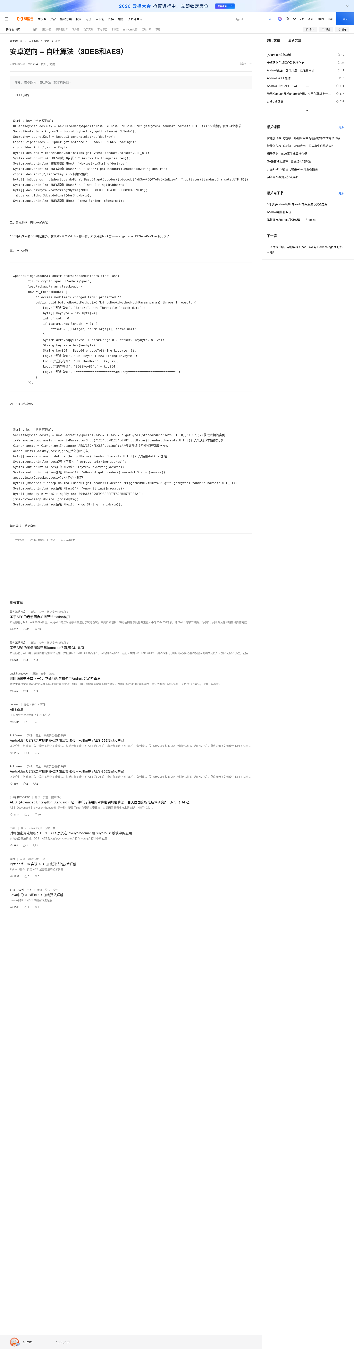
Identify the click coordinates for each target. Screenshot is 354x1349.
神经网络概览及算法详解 (282, 177)
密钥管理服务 (37, 540)
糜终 (12, 859)
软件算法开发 (18, 612)
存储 (26, 704)
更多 (341, 127)
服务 (121, 19)
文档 (302, 18)
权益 (79, 19)
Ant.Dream (16, 735)
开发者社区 (13, 29)
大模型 (42, 19)
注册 (330, 18)
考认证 (115, 29)
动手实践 (88, 29)
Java (51, 673)
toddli (13, 828)
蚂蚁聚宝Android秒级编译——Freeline (291, 220)
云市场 (99, 19)
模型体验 (46, 29)
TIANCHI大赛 (130, 29)
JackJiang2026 (19, 673)
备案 (310, 18)
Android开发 (68, 540)
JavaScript (35, 828)
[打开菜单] (6, 18)
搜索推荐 (56, 797)
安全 (41, 612)
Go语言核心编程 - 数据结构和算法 (289, 161)
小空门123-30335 (20, 797)
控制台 (320, 18)
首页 (35, 29)
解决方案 (66, 19)
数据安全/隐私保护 (58, 612)
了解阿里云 (135, 19)
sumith (28, 1342)
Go (43, 859)
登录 (345, 18)
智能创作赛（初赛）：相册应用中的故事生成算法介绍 (300, 146)
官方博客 (102, 29)
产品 (53, 19)
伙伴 (111, 19)
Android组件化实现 (279, 212)
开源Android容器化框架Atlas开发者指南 (292, 169)
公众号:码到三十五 (21, 890)
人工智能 (34, 41)
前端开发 (50, 828)
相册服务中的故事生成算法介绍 (287, 153)
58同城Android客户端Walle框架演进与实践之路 (297, 204)
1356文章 (63, 1342)
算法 (52, 540)
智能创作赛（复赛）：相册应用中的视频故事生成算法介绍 (303, 138)
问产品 (75, 29)
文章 (46, 41)
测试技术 (33, 859)
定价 (88, 19)
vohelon (14, 704)
